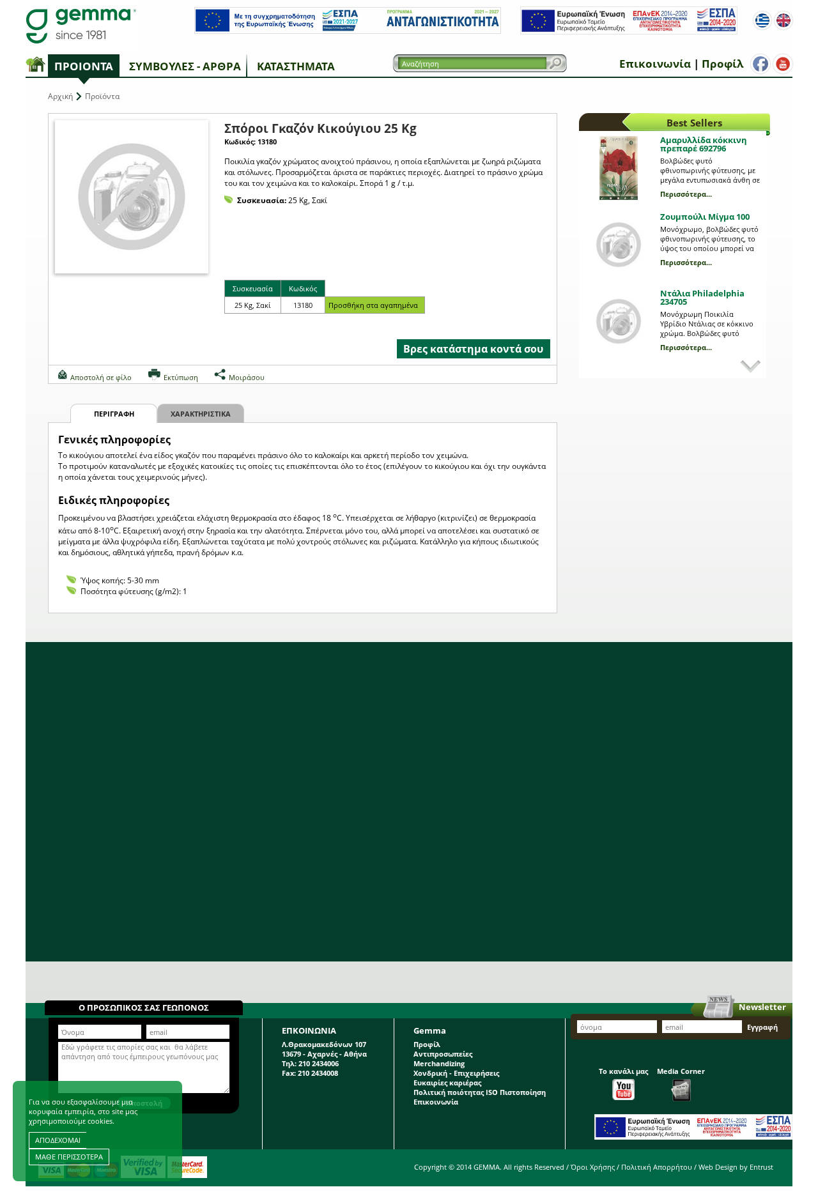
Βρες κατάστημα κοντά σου (473, 349)
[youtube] (782, 63)
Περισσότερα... (686, 194)
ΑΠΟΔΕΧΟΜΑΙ (58, 1140)
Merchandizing (439, 1063)
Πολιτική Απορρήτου (656, 1167)
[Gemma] (81, 25)
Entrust (761, 1167)
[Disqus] (409, 801)
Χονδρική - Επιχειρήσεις (456, 1073)
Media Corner (681, 1071)
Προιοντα (83, 66)
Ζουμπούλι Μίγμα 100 (705, 216)
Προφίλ (722, 63)
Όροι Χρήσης (593, 1167)
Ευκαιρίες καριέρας (447, 1082)
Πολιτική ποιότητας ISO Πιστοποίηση (479, 1092)
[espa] (347, 31)
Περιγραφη (114, 413)
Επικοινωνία (655, 63)
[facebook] (760, 63)
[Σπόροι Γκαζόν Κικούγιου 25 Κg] (131, 196)
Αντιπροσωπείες (442, 1054)
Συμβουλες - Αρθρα (185, 66)
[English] (783, 20)
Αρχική (60, 96)
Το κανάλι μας (623, 1071)
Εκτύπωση (181, 377)
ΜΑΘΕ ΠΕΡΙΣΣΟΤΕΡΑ (69, 1156)
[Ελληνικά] (762, 20)
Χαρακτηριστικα (201, 413)
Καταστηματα (296, 66)
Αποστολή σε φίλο (101, 377)
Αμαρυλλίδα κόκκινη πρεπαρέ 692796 (703, 144)
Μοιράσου (247, 377)
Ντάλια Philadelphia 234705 (702, 297)
